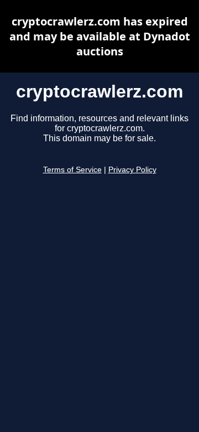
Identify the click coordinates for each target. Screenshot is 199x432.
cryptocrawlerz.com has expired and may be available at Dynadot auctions (99, 36)
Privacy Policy (132, 170)
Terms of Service (72, 170)
